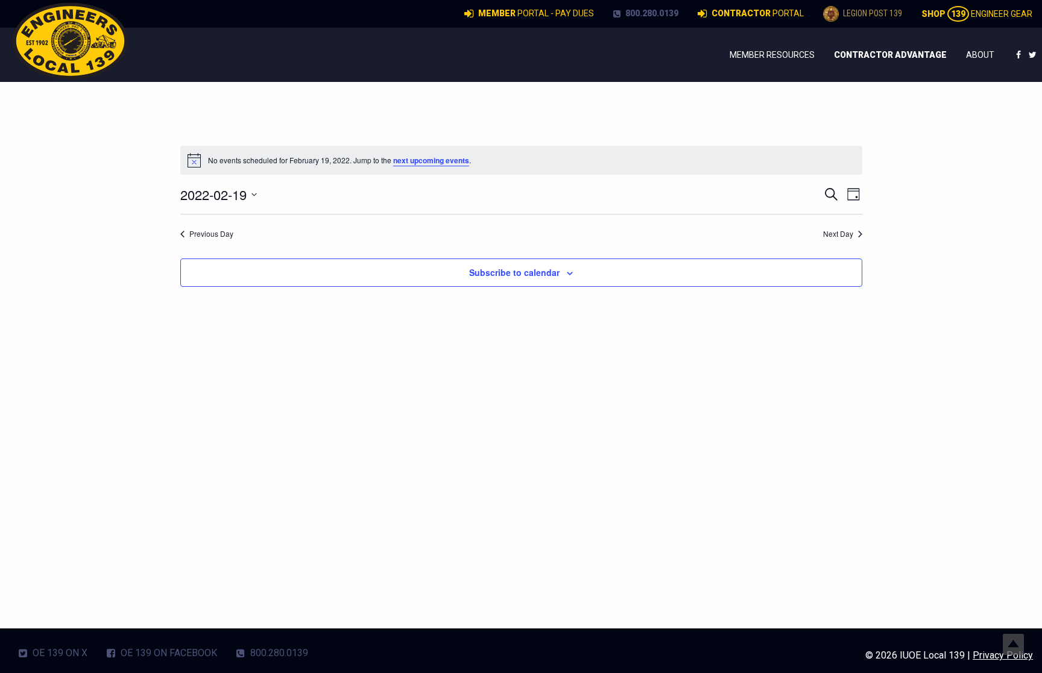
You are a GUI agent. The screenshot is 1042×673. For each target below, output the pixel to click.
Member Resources (772, 55)
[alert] (521, 160)
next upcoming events (431, 160)
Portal (758, 13)
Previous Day (211, 234)
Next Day (838, 234)
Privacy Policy (1003, 655)
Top (1013, 644)
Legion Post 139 (871, 13)
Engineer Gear (976, 14)
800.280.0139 (651, 13)
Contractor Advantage (890, 55)
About (980, 55)
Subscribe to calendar (514, 272)
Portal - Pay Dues (536, 13)
